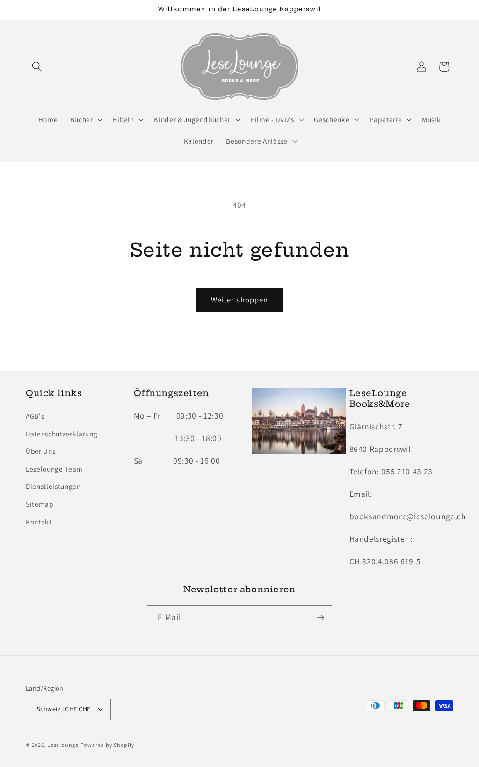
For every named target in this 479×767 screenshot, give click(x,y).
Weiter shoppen (239, 300)
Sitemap (40, 504)
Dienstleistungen (53, 486)
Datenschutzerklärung (61, 433)
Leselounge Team (54, 468)
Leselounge (63, 744)
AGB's (35, 415)
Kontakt (39, 521)
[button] (37, 66)
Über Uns (40, 451)
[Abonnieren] (320, 617)
